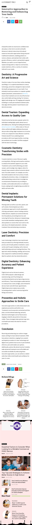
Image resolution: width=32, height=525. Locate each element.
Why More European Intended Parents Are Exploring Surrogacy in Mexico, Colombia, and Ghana (23, 415)
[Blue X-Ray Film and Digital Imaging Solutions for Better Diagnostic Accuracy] (8, 404)
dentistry (20, 364)
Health (4, 6)
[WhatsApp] (20, 21)
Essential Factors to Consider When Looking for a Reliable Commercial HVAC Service (16, 449)
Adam (7, 17)
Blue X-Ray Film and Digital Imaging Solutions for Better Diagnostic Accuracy (8, 414)
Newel (3, 453)
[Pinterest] (16, 21)
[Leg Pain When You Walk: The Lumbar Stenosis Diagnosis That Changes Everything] (23, 383)
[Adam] (3, 17)
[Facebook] (8, 21)
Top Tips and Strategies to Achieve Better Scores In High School (15, 474)
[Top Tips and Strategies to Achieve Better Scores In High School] (16, 463)
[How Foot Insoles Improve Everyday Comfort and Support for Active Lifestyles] (8, 383)
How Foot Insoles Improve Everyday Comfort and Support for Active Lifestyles (8, 393)
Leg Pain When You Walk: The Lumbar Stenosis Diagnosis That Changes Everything (23, 393)
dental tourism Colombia (11, 364)
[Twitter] (12, 21)
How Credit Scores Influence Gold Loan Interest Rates (19, 504)
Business (4, 444)
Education (4, 469)
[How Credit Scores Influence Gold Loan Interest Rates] (6, 483)
